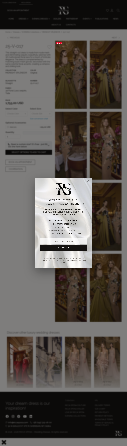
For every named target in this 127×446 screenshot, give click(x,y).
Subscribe (63, 248)
